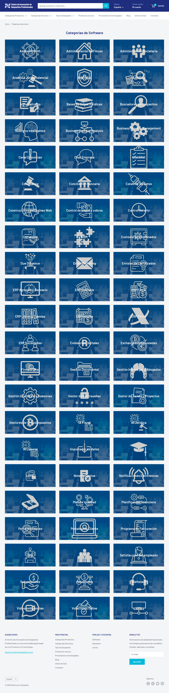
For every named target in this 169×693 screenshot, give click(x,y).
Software (96, 639)
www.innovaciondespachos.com (19, 652)
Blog (128, 15)
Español (9, 679)
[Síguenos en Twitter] (153, 683)
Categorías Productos (14, 15)
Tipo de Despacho (63, 15)
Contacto (155, 15)
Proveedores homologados (110, 15)
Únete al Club (140, 15)
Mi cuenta (136, 7)
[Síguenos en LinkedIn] (162, 683)
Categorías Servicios (40, 15)
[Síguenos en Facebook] (148, 683)
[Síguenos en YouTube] (157, 683)
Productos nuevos (86, 15)
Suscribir (137, 662)
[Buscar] (106, 6)
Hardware (96, 643)
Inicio (7, 24)
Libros (95, 647)
